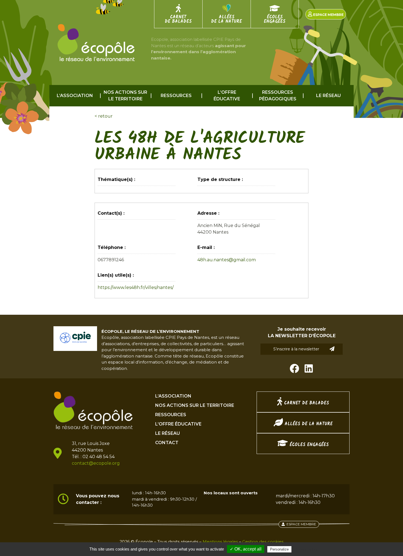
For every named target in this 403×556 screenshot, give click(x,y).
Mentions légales (220, 541)
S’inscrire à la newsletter (296, 349)
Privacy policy (306, 549)
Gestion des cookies (262, 541)
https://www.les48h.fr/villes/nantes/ (136, 287)
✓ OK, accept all (246, 549)
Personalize (279, 549)
